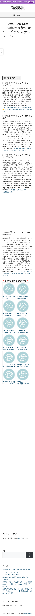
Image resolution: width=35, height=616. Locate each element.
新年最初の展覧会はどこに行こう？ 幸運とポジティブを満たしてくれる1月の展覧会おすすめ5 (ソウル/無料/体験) (17, 591)
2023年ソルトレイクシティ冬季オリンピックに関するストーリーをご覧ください (17, 273)
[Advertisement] (17, 58)
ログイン (20, 538)
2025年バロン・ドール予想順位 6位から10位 (16, 569)
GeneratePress (27, 613)
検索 (3, 551)
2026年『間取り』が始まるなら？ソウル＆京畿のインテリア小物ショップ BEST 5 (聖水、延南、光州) (17, 584)
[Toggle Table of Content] (17, 78)
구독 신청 (31, 1)
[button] (1, 52)
